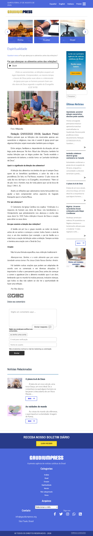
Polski (79, 4)
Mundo (46, 488)
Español (53, 4)
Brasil (46, 478)
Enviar (16, 353)
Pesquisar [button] (71, 96)
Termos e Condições (78, 533)
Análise (46, 475)
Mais (30, 398)
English (62, 4)
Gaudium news (12, 55)
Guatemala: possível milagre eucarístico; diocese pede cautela (75, 114)
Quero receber (46, 444)
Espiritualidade (17, 49)
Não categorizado (46, 492)
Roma (46, 495)
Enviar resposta (40, 327)
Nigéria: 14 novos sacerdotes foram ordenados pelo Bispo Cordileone (75, 209)
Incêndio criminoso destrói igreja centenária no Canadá (75, 155)
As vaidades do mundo (36, 407)
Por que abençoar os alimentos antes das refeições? (32, 61)
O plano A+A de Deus (35, 379)
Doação (46, 482)
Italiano (70, 4)
